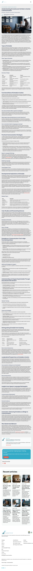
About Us (3, 543)
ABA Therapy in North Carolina (17, 544)
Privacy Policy (4, 553)
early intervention (27, 192)
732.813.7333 (25, 541)
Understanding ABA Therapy (6, 547)
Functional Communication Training (17, 234)
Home (2, 541)
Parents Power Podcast (5, 550)
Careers (3, 546)
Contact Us (6, 457)
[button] (30, 2)
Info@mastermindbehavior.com (28, 543)
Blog (2, 549)
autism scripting (20, 354)
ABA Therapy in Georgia (16, 543)
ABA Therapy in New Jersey (17, 541)
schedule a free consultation (20, 431)
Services (3, 544)
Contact (3, 552)
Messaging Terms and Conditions (7, 555)
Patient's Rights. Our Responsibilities (7, 562)
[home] (4, 2)
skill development (8, 157)
